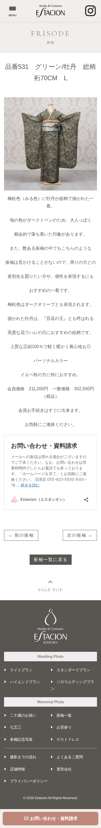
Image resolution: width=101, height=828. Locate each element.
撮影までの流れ (23, 757)
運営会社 (64, 769)
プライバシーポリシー (29, 781)
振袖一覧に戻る (51, 559)
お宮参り (64, 727)
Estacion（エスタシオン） (50, 11)
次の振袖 (76, 535)
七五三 (15, 727)
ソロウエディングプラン (72, 685)
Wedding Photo (50, 656)
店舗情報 (17, 769)
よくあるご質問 (70, 757)
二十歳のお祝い (23, 715)
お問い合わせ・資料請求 (53, 818)
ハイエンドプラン (25, 682)
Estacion (41, 798)
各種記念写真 (21, 739)
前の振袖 (24, 535)
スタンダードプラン (73, 670)
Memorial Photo (50, 702)
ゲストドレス (68, 739)
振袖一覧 (64, 715)
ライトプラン (21, 670)
